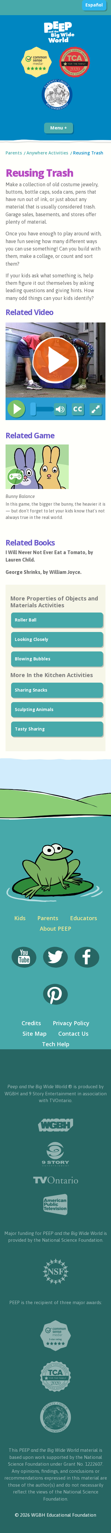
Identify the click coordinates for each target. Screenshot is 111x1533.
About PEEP (55, 928)
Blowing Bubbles (32, 659)
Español (93, 5)
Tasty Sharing (30, 729)
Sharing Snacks (31, 690)
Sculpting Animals (34, 709)
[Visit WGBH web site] (55, 1125)
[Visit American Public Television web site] (55, 1205)
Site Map (35, 1033)
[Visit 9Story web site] (55, 1154)
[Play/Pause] (16, 409)
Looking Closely (31, 639)
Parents (14, 153)
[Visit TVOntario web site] (55, 1180)
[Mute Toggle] (59, 409)
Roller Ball (25, 620)
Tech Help (55, 1044)
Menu (57, 127)
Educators (83, 918)
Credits (31, 1023)
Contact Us (73, 1033)
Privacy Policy (71, 1023)
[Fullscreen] (96, 409)
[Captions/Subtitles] (77, 409)
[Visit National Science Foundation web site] (55, 1271)
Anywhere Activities (47, 153)
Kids (20, 918)
